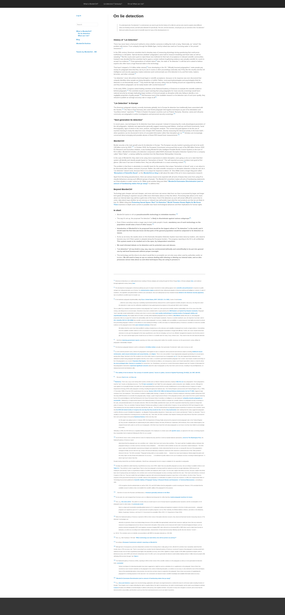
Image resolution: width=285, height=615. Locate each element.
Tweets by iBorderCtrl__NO (86, 52)
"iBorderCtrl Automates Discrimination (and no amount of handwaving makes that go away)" (143, 578)
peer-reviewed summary (142, 325)
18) (184, 162)
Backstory (118, 381)
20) (190, 218)
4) (156, 61)
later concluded (148, 384)
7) (139, 82)
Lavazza (116, 587)
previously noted (138, 504)
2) (120, 56)
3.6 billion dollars (151, 347)
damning (124, 340)
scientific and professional (184, 288)
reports (137, 340)
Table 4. (136, 556)
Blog (78, 39)
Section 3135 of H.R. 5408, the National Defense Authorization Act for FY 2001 (171, 391)
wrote (180, 299)
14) (174, 113)
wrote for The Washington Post (192, 437)
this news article (126, 501)
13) (135, 111)
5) (147, 67)
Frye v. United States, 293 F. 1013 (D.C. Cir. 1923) (155, 299)
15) (183, 132)
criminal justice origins (147, 290)
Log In (78, 15)
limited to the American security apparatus (191, 292)
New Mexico (176, 315)
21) (153, 224)
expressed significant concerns (139, 365)
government (131, 340)
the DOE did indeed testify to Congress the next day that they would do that (138, 409)
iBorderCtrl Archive (83, 43)
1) (121, 48)
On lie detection (84, 33)
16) (179, 134)
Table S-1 (116, 468)
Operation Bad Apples (139, 361)
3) (129, 61)
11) (156, 97)
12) (123, 109)
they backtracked (171, 409)
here (178, 281)
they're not (125, 377)
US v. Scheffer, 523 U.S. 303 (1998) (123, 320)
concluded (120, 563)
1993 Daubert (173, 311)
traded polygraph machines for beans (181, 497)
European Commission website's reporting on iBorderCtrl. (140, 542)
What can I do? (83, 36)
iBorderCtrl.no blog (151, 173)
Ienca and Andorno (124, 583)
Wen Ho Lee (179, 381)
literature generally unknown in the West (158, 492)
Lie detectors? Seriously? (113, 4)
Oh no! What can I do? (136, 4)
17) (133, 147)
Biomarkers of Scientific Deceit (126, 173)
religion (153, 354)
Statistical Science (139, 416)
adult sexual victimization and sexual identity (135, 354)
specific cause (176, 430)
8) (165, 84)
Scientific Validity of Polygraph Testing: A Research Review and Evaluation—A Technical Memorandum (164, 480)
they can (133, 377)
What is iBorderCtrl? (90, 4)
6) (135, 73)
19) (177, 214)
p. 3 (175, 356)
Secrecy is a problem (135, 363)
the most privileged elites (121, 363)
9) (127, 90)
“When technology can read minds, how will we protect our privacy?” (156, 537)
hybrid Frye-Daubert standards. (189, 311)
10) (140, 94)
